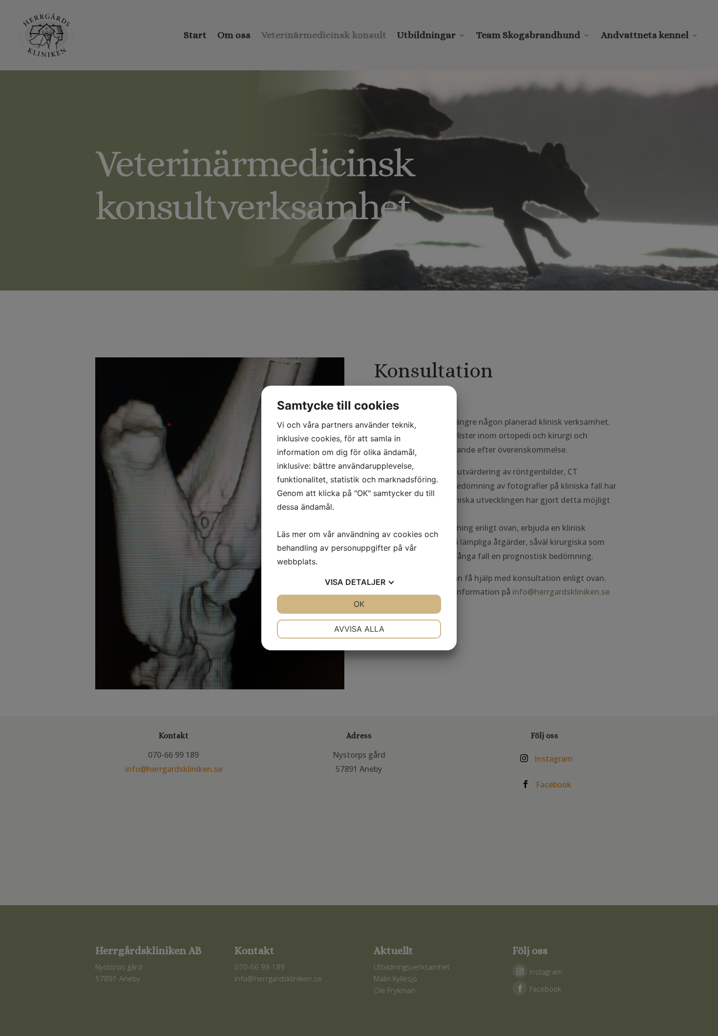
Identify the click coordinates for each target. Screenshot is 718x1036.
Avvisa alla (359, 629)
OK (359, 604)
